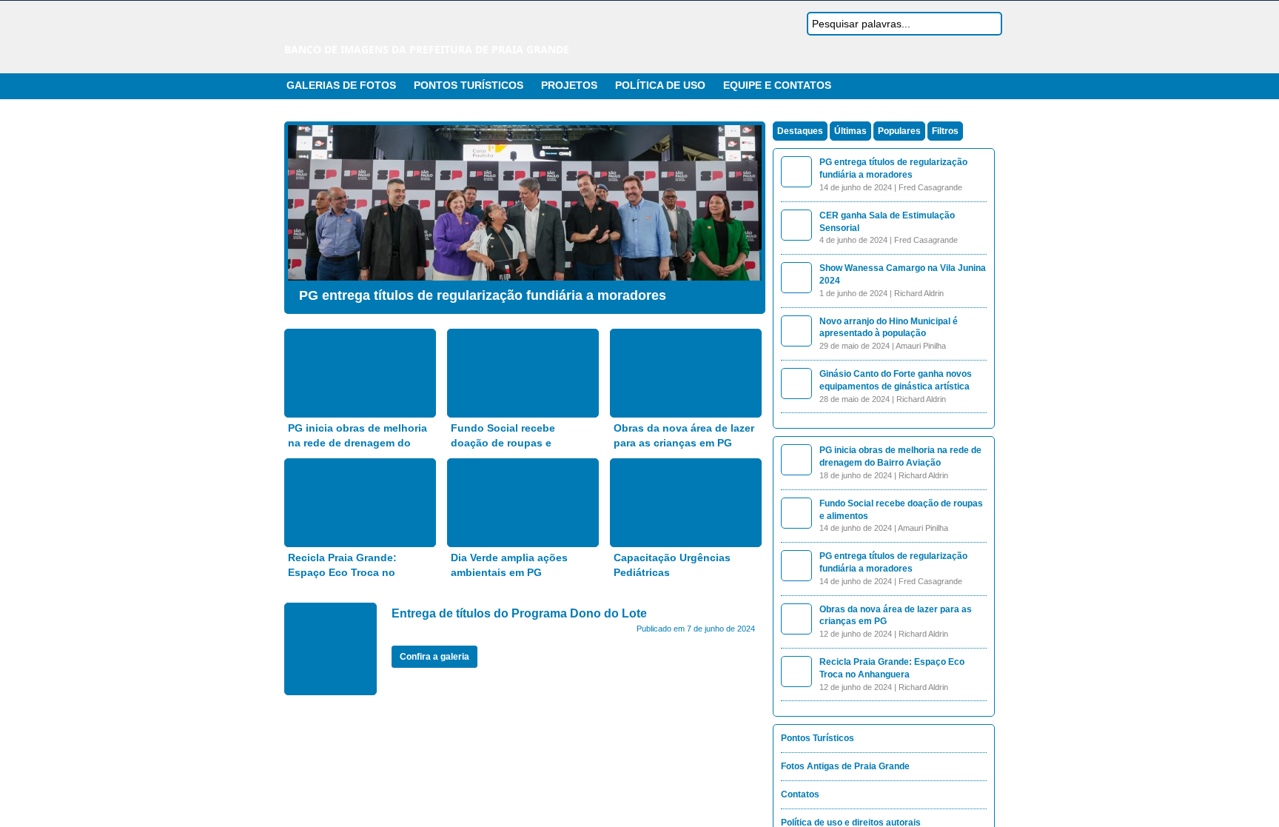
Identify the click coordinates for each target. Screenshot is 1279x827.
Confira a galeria (434, 657)
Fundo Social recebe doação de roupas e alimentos (503, 442)
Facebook (988, 86)
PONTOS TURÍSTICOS (468, 85)
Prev (303, 214)
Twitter (970, 86)
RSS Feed (953, 86)
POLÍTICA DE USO (660, 85)
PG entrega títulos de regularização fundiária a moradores (482, 295)
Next (747, 214)
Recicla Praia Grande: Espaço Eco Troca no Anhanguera (342, 572)
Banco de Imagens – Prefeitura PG (413, 28)
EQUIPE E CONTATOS (777, 85)
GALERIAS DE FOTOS (341, 85)
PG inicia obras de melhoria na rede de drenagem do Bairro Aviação (357, 442)
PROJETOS (569, 85)
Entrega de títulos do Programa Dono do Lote (519, 613)
